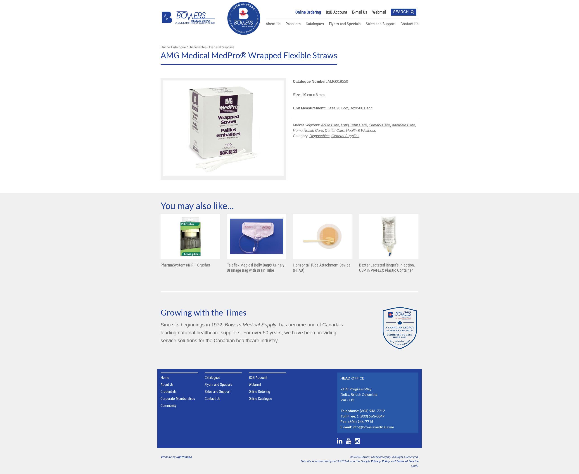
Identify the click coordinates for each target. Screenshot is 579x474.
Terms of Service (407, 461)
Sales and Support (381, 23)
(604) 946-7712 (372, 410)
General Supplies (345, 136)
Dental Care (334, 130)
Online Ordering (308, 12)
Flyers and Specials (345, 23)
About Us (273, 23)
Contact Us (410, 23)
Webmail (379, 12)
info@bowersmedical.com (373, 427)
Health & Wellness (361, 130)
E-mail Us (359, 12)
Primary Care (379, 125)
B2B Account (336, 12)
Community (168, 405)
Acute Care (330, 125)
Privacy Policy (380, 461)
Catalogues (315, 23)
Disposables (319, 136)
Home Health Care (308, 130)
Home (165, 377)
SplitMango (184, 457)
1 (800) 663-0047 (370, 416)
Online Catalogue (260, 398)
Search (401, 12)
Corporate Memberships (178, 398)
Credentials (168, 391)
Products (293, 23)
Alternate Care (403, 125)
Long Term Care (354, 125)
